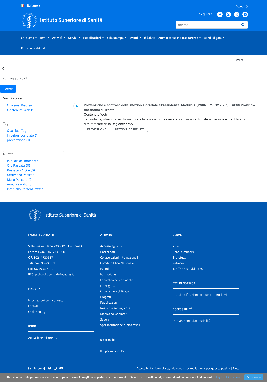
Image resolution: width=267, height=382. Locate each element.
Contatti (33, 306)
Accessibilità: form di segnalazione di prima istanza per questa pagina (183, 368)
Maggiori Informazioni (227, 377)
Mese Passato (20, 180)
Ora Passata (18, 165)
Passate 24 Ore (21, 170)
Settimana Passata (23, 175)
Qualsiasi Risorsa (19, 105)
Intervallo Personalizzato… (26, 189)
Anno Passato (20, 184)
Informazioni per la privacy (45, 300)
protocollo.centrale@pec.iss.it (54, 274)
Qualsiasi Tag (17, 131)
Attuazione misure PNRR (44, 337)
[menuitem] (28, 37)
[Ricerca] (243, 25)
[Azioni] (23, 5)
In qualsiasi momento (22, 161)
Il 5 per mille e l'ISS (112, 351)
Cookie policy (36, 311)
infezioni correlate (23, 135)
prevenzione (18, 140)
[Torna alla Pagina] (3, 68)
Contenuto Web (21, 110)
